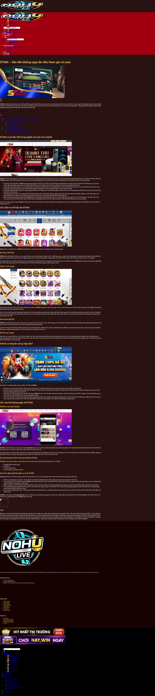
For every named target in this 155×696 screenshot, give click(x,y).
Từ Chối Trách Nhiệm (9, 622)
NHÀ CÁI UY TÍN (12, 49)
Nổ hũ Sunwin (7, 601)
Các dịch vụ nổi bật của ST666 (14, 120)
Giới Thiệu (6, 618)
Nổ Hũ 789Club (14, 25)
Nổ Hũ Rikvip (13, 671)
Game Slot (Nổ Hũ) (15, 124)
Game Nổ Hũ (8, 673)
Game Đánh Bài (12, 39)
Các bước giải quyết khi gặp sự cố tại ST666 (22, 133)
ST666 (2, 180)
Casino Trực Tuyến (15, 123)
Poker (33, 312)
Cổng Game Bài (12, 40)
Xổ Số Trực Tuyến (14, 125)
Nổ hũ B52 (6, 606)
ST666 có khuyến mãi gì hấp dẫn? (15, 127)
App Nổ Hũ (7, 15)
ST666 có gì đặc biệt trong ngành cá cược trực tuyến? (21, 118)
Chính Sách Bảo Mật (8, 619)
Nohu (5, 13)
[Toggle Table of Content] (1, 115)
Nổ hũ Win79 (13, 30)
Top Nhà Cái (11, 42)
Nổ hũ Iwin (6, 609)
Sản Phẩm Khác (9, 45)
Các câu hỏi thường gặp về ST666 (15, 129)
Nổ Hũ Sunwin (13, 17)
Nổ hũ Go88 (6, 602)
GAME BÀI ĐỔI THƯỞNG (15, 47)
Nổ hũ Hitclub (13, 21)
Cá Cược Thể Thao (15, 121)
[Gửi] (4, 651)
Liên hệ (5, 623)
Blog (5, 677)
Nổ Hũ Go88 (13, 19)
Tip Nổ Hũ (7, 675)
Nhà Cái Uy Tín (3, 57)
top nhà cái (74, 179)
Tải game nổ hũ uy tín (85, 106)
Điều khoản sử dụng (8, 620)
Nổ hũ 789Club (7, 605)
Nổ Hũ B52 (12, 28)
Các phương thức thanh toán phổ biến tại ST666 (23, 132)
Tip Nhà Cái (11, 44)
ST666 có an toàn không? (17, 130)
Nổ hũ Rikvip (7, 604)
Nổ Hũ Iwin (12, 23)
